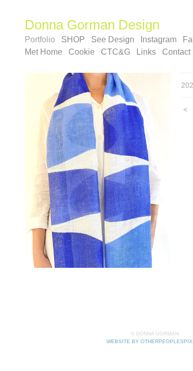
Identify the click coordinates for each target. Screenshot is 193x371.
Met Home (43, 51)
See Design (112, 39)
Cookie (81, 51)
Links (146, 51)
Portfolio (40, 39)
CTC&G (115, 51)
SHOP (73, 39)
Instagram (159, 39)
